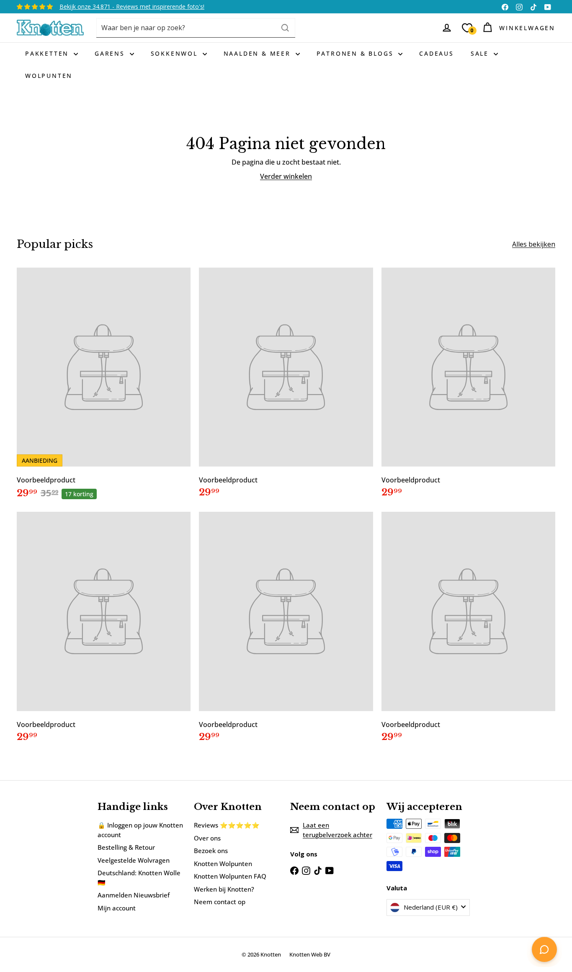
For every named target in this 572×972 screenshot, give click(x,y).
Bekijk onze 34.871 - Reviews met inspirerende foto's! (131, 6)
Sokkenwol (176, 53)
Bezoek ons (211, 850)
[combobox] (195, 28)
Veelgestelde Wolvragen (134, 860)
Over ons (207, 838)
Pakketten (48, 53)
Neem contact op (219, 901)
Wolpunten (48, 76)
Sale (481, 53)
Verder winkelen (286, 176)
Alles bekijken (533, 244)
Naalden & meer (259, 53)
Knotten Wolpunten (223, 863)
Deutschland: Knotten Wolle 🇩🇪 (139, 878)
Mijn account (117, 908)
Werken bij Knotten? (224, 889)
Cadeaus (436, 53)
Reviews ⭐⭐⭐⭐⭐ (227, 825)
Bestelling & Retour (126, 847)
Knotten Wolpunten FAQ (230, 876)
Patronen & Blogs (357, 53)
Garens (111, 53)
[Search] (285, 28)
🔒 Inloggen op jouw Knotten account (140, 830)
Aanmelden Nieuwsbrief (134, 895)
